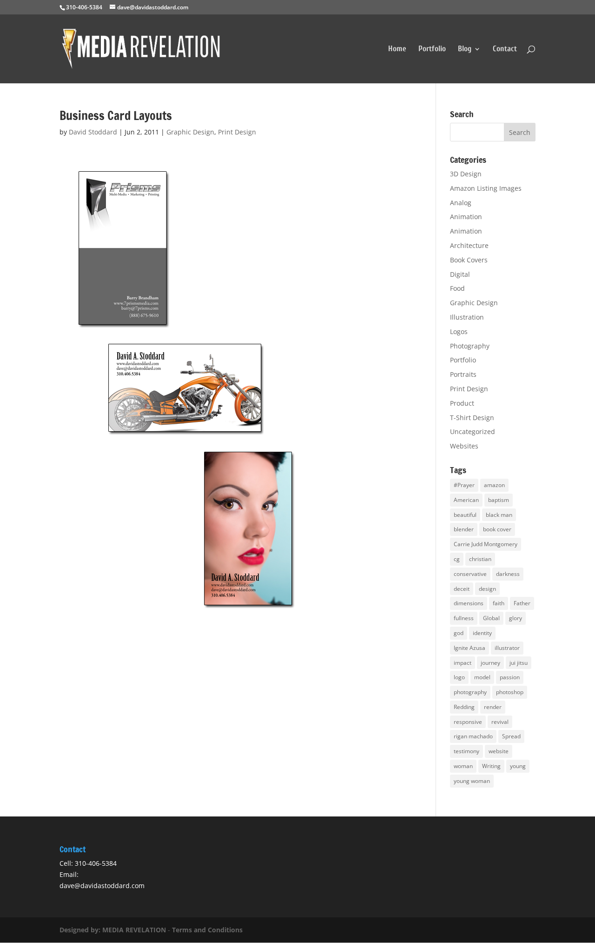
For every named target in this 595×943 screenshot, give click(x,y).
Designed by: (81, 929)
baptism (498, 500)
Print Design (237, 131)
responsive (468, 722)
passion (510, 677)
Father (522, 603)
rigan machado (473, 736)
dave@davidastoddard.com (102, 885)
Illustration (467, 317)
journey (490, 663)
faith (498, 603)
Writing (491, 766)
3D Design (466, 173)
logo (459, 677)
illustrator (507, 648)
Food (457, 288)
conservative (470, 574)
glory (515, 618)
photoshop (509, 692)
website (499, 751)
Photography (469, 345)
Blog (464, 49)
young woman (472, 781)
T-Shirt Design (472, 417)
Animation (466, 216)
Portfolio (432, 49)
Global (491, 618)
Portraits (463, 374)
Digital (460, 274)
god (458, 633)
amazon (494, 485)
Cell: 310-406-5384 (88, 863)
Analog (460, 202)
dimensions (468, 603)
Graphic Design (190, 131)
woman (463, 766)
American (466, 500)
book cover (497, 529)
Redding (464, 707)
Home (397, 49)
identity (482, 633)
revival (500, 722)
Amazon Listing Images (486, 188)
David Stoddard (93, 131)
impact (462, 663)
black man (499, 515)
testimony (466, 751)
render (493, 707)
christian (480, 559)
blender (464, 529)
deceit (461, 589)
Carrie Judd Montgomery (485, 544)
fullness (464, 618)
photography (470, 692)
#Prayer (464, 485)
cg (457, 559)
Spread (511, 736)
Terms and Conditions (207, 929)
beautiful (465, 515)
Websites (464, 445)
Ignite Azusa (469, 648)
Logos (459, 331)
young (518, 766)
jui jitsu (518, 663)
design (487, 589)
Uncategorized (472, 431)
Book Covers (469, 259)
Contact (505, 49)
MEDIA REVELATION (134, 929)
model (482, 677)
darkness (508, 574)
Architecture (469, 245)
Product (462, 403)
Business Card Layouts (116, 115)
